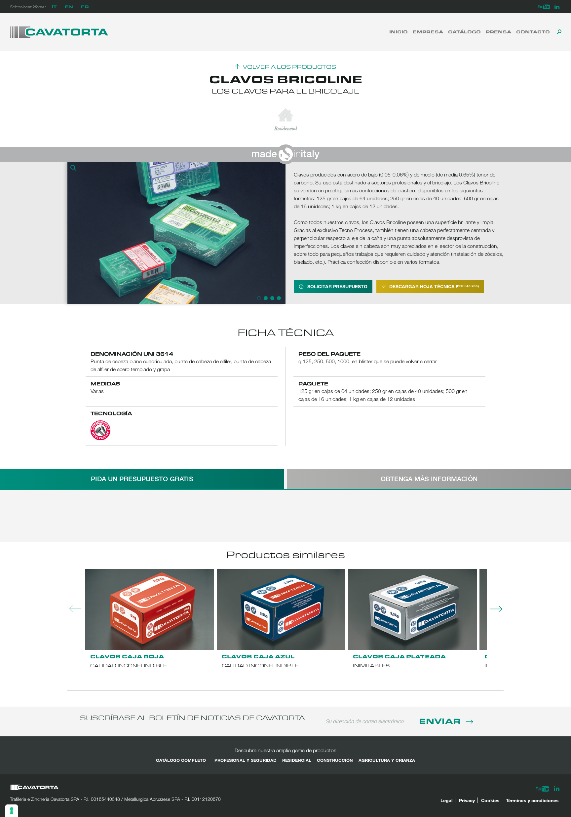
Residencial (296, 760)
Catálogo (464, 32)
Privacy (467, 800)
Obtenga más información (429, 479)
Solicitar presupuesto (337, 286)
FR (85, 6)
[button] (74, 168)
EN (69, 6)
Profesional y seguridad (245, 760)
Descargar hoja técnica (434, 286)
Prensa (498, 32)
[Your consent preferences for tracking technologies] (11, 810)
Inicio (398, 32)
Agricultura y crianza (387, 760)
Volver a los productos (289, 67)
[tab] (142, 479)
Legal (446, 800)
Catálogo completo (181, 760)
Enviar (441, 721)
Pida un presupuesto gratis (142, 479)
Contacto (533, 32)
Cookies (490, 800)
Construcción (335, 760)
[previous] (74, 233)
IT (54, 6)
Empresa (428, 32)
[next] (279, 233)
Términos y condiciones (532, 800)
